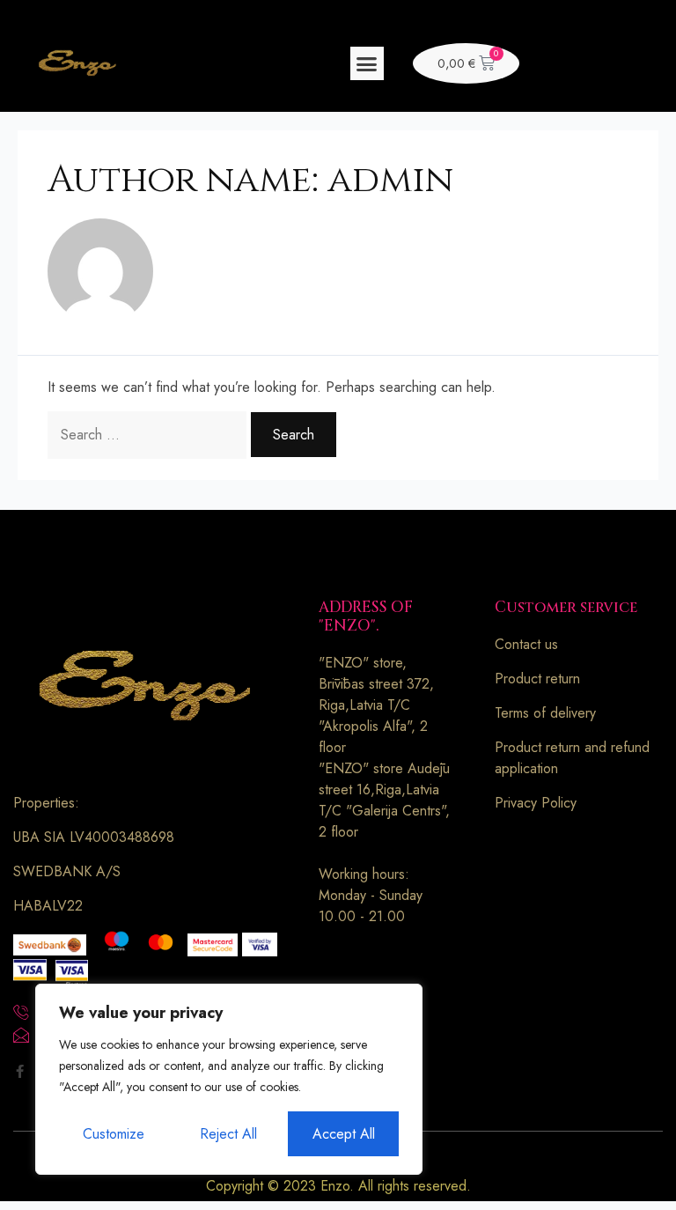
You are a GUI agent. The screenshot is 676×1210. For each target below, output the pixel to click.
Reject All (228, 1134)
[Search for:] (149, 434)
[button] (367, 63)
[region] (228, 1079)
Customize (113, 1134)
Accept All (343, 1134)
